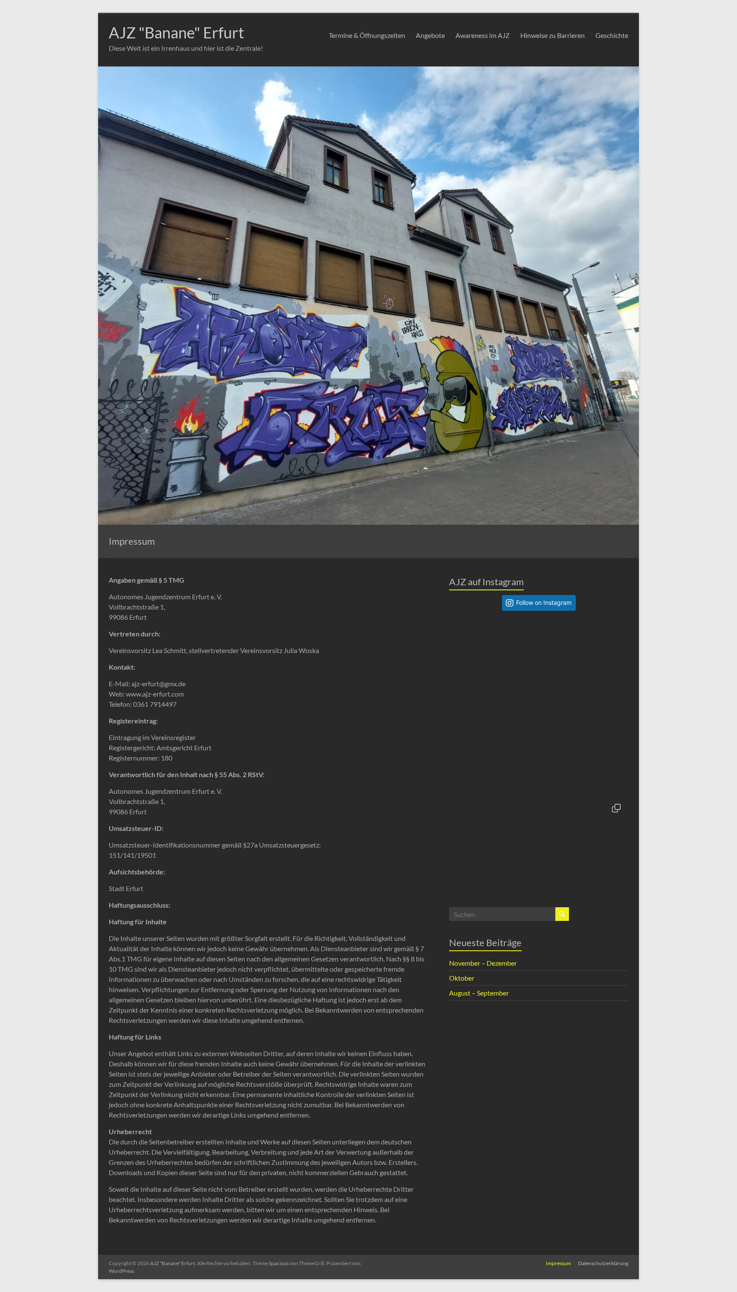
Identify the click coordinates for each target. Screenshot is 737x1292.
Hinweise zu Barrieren (552, 35)
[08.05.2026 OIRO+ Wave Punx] (584, 662)
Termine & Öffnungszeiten (367, 35)
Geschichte (611, 35)
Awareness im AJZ (483, 35)
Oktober (461, 978)
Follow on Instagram (544, 602)
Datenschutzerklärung (603, 1263)
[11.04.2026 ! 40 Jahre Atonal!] (494, 841)
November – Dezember (483, 963)
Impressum (558, 1263)
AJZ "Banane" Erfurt (176, 32)
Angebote (430, 35)
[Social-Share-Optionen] (457, 699)
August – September (479, 993)
